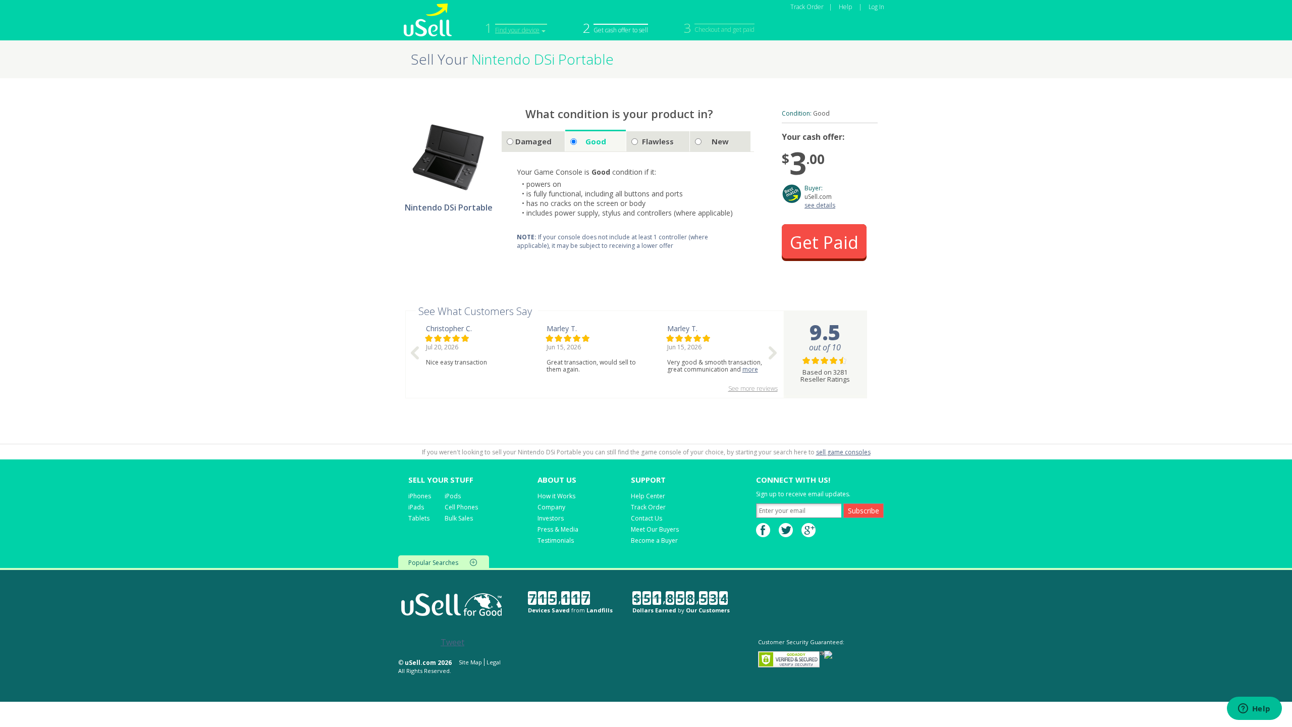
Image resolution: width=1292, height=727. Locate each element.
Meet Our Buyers (655, 529)
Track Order (807, 7)
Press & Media (557, 529)
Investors (550, 518)
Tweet (452, 642)
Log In (876, 7)
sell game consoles (843, 452)
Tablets (418, 518)
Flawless (658, 141)
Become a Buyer (654, 540)
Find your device (517, 30)
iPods (453, 496)
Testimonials (555, 540)
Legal (494, 662)
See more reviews (753, 388)
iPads (416, 507)
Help (845, 7)
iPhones (419, 496)
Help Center (648, 496)
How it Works (556, 496)
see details (819, 205)
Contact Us (646, 518)
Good (595, 141)
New (720, 141)
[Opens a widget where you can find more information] (1254, 709)
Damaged (533, 141)
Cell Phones (461, 507)
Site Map (470, 662)
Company (551, 507)
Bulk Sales (459, 518)
